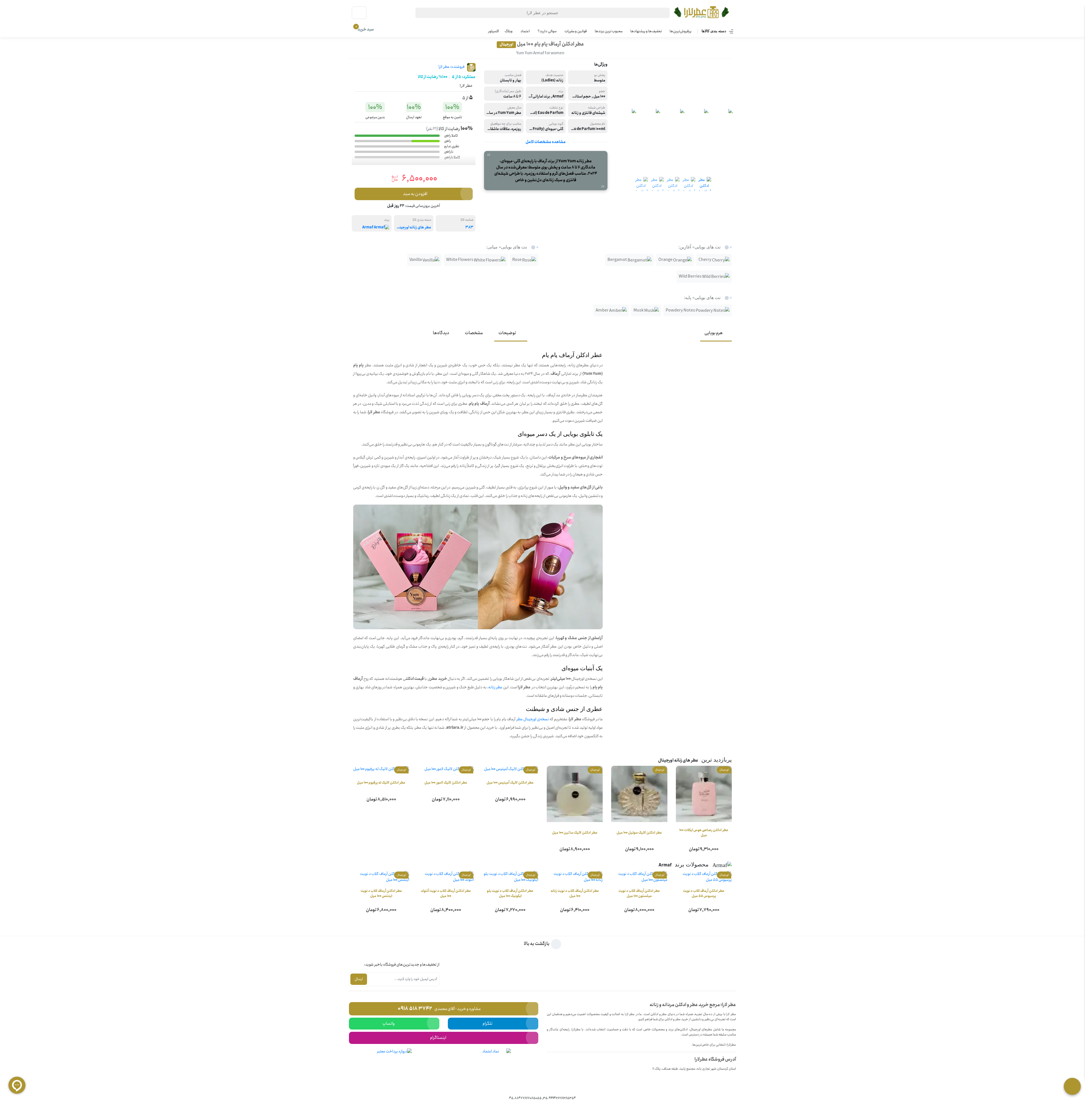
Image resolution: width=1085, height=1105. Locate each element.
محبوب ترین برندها (608, 31)
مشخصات (474, 332)
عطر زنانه (495, 687)
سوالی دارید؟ (547, 31)
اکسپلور (493, 31)
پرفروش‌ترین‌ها (680, 31)
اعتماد (525, 31)
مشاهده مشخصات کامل (546, 142)
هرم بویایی (713, 332)
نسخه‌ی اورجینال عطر (532, 719)
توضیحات (507, 332)
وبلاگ (509, 31)
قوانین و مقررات (576, 31)
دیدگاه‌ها (441, 332)
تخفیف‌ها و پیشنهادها (646, 31)
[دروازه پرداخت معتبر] (394, 1067)
